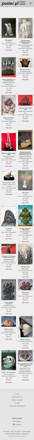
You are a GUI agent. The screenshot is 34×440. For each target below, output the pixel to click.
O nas (17, 394)
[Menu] (30, 3)
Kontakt (17, 403)
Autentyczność (17, 397)
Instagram (17, 421)
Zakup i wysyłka (17, 400)
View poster (8, 50)
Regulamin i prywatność (17, 406)
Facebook (17, 424)
